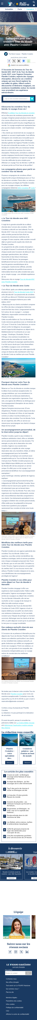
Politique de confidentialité (14, 1007)
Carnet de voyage (11, 852)
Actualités (9, 9)
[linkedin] (27, 951)
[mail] (34, 5)
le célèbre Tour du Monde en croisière (21, 113)
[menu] (2, 4)
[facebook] (10, 951)
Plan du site (10, 992)
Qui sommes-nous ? (12, 989)
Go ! (28, 973)
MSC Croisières (23, 188)
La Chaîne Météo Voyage (25, 723)
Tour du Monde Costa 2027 (24, 292)
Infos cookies (10, 1004)
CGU (7, 1011)
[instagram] (15, 951)
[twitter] (21, 951)
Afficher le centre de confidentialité (17, 1014)
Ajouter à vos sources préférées (20, 65)
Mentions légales (11, 998)
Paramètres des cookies (14, 1001)
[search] (34, 2)
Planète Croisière (17, 694)
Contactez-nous (11, 979)
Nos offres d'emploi (12, 982)
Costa (33, 188)
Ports (20, 9)
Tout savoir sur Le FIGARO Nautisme (18, 985)
